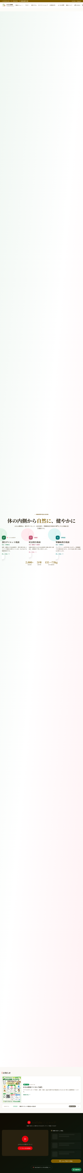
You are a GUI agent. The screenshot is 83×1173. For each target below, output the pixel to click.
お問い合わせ (77, 5)
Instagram (79, 1)
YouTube (74, 1)
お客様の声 (52, 5)
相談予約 (77, 1169)
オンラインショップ (43, 5)
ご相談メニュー (18, 5)
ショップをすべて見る (67, 1161)
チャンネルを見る (26, 1148)
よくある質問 (61, 5)
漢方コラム (34, 5)
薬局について (69, 5)
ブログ (26, 5)
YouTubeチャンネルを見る (41, 1167)
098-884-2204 (6, 1)
